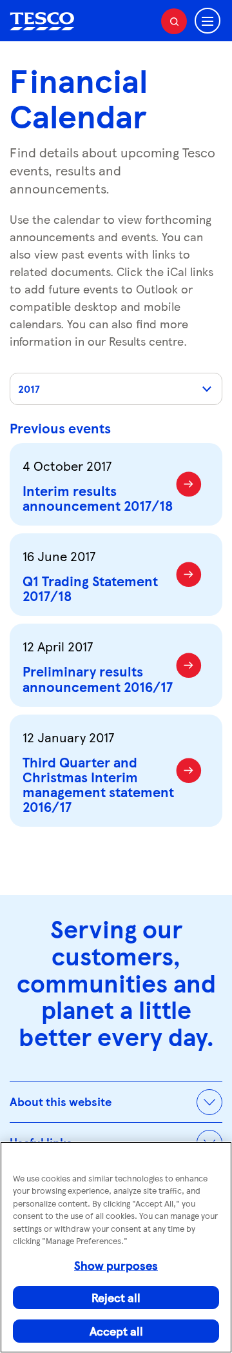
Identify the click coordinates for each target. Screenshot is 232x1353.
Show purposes (116, 1265)
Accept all (116, 1331)
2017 (29, 388)
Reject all (116, 1297)
